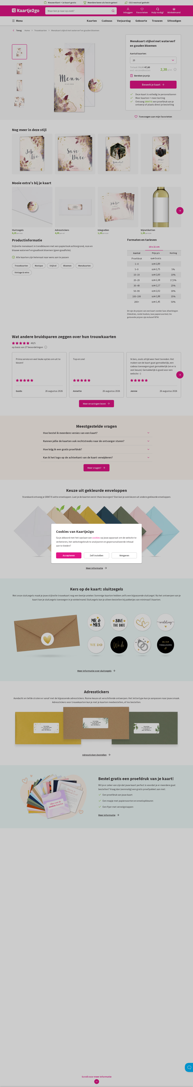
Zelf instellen (96, 555)
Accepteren (69, 555)
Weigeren (124, 555)
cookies (96, 537)
